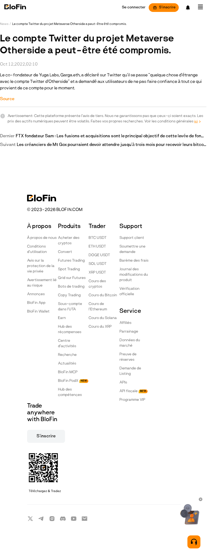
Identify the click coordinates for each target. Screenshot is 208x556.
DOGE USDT (99, 255)
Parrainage (128, 332)
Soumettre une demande (132, 249)
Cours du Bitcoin (103, 295)
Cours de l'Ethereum (98, 306)
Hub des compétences (70, 392)
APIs (123, 383)
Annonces (36, 294)
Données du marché (129, 343)
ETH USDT (97, 247)
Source (7, 99)
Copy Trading (69, 295)
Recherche (67, 355)
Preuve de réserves (127, 357)
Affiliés (125, 323)
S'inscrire (167, 7)
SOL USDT (97, 264)
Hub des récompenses (69, 329)
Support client (131, 238)
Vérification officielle (129, 291)
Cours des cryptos (97, 284)
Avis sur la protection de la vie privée (40, 266)
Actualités (67, 364)
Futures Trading (71, 261)
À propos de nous (42, 238)
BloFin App (36, 303)
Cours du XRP (100, 327)
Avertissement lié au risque (42, 283)
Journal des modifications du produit (133, 274)
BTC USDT (97, 238)
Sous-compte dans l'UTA (70, 306)
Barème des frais (133, 261)
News (4, 24)
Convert (65, 252)
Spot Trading (69, 269)
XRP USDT (97, 273)
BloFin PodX (72, 381)
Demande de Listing (130, 371)
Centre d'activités (67, 343)
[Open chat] (193, 541)
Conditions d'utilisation (37, 249)
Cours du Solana (103, 318)
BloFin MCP (67, 372)
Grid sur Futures (72, 278)
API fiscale (132, 391)
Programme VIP (132, 400)
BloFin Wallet (38, 312)
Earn (62, 318)
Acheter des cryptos (68, 240)
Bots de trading (71, 287)
